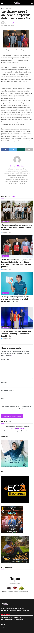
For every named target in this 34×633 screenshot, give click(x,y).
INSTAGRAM (21, 429)
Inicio (3, 8)
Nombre (4, 382)
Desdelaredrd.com (6, 610)
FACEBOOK (12, 429)
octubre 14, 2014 (9, 25)
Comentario (5, 359)
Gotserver (26, 610)
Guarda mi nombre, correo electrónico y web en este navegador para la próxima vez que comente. (17, 409)
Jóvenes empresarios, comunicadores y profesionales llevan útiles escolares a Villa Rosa (16, 227)
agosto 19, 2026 (6, 232)
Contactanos (19, 619)
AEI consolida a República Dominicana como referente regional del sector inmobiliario (16, 333)
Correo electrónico (8, 390)
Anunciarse (16, 617)
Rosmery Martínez (13, 23)
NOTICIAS (8, 8)
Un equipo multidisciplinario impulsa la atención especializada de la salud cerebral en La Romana (16, 299)
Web (2, 398)
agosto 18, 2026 (6, 304)
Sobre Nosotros (5, 617)
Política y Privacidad (7, 619)
